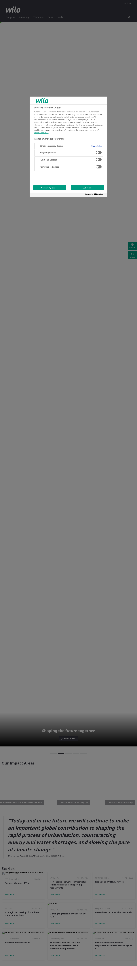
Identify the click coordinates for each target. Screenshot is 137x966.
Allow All (87, 188)
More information (41, 132)
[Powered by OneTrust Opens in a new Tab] (95, 195)
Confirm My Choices (49, 188)
